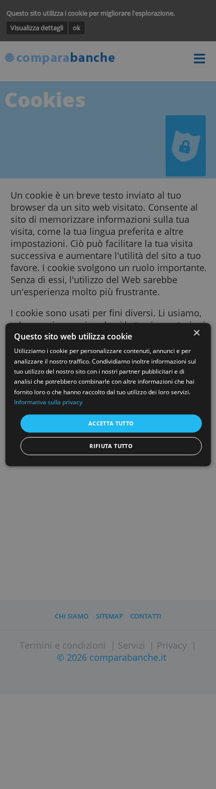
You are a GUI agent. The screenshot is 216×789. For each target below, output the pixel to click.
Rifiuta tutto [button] (111, 446)
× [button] (196, 333)
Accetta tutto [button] (111, 423)
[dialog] (108, 395)
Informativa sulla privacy (48, 402)
